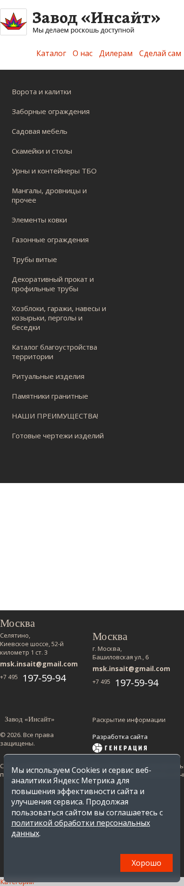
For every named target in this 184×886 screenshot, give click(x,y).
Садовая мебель (39, 131)
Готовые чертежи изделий (58, 435)
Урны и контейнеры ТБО (54, 170)
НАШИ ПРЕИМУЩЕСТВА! (55, 415)
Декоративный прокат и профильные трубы (53, 283)
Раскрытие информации (129, 719)
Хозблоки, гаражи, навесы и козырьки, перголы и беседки (59, 318)
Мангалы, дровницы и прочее (49, 195)
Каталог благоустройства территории (54, 351)
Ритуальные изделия (48, 376)
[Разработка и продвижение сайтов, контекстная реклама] (119, 749)
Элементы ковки (39, 219)
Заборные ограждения (51, 111)
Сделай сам (160, 53)
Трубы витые (34, 259)
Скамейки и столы (42, 151)
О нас (82, 53)
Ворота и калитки (41, 91)
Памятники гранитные (50, 396)
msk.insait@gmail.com (39, 663)
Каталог (51, 53)
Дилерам (116, 53)
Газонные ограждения (50, 239)
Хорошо (146, 863)
